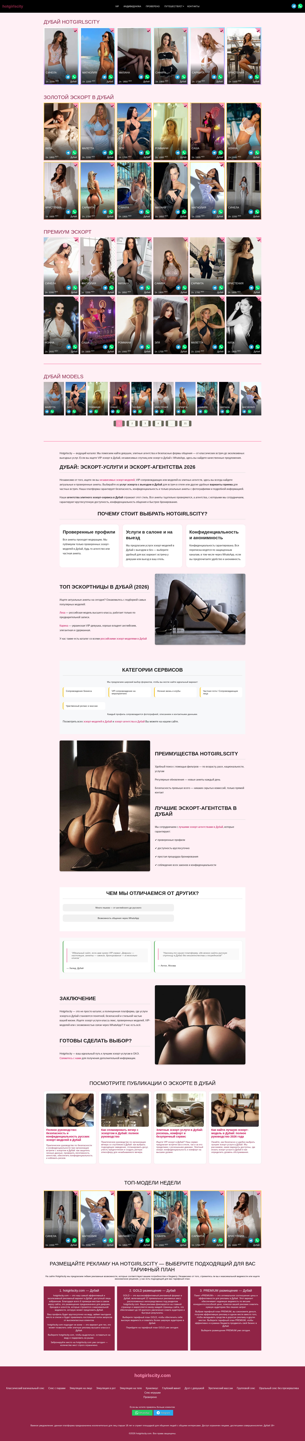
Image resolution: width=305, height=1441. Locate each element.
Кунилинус (152, 1388)
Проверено (153, 6)
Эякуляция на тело (131, 1388)
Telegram (165, 1412)
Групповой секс (246, 1388)
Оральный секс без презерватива (279, 1388)
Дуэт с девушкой (194, 1388)
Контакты (193, 6)
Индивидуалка (132, 6)
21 (185, 423)
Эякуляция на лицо (80, 1388)
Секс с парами (56, 1388)
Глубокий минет (171, 1388)
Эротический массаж (220, 1388)
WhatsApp (144, 1412)
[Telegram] (293, 6)
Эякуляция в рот (106, 1388)
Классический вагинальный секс (25, 1388)
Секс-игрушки (152, 1392)
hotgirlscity (12, 6)
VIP (117, 6)
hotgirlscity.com (152, 1375)
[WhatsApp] (74, 77)
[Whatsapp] (300, 6)
